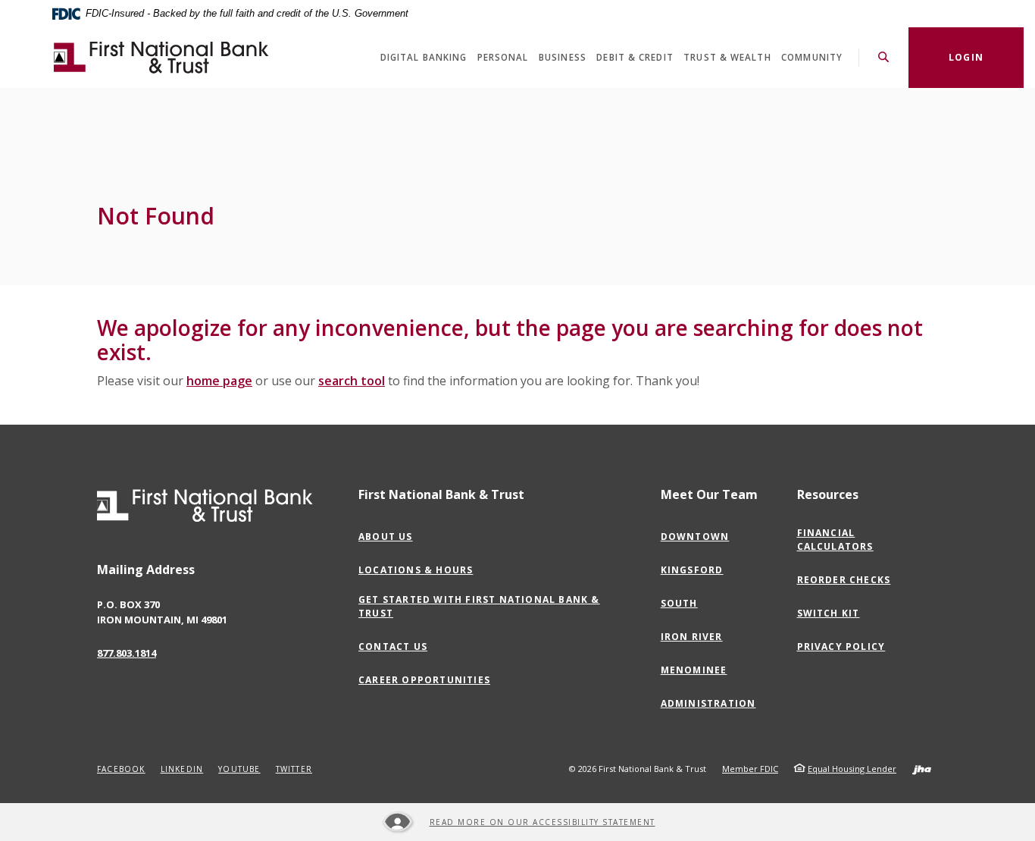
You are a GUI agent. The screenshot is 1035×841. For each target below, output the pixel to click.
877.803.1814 (126, 653)
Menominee (697, 670)
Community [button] (812, 57)
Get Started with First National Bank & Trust (479, 606)
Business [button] (562, 57)
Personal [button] (503, 57)
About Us (385, 536)
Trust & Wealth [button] (727, 57)
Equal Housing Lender (852, 768)
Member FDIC (750, 768)
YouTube (239, 769)
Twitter (294, 769)
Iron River (695, 637)
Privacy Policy (845, 647)
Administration (712, 704)
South (683, 603)
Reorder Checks (844, 579)
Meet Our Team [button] (709, 494)
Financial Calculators (835, 539)
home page (219, 380)
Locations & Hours (415, 569)
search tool (351, 380)
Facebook (121, 769)
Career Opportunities (427, 680)
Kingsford (695, 570)
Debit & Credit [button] (634, 57)
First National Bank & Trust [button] (441, 494)
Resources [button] (827, 494)
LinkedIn (182, 769)
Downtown (698, 537)
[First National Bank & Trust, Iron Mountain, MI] (161, 58)
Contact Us (392, 646)
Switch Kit (828, 613)
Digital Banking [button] (423, 57)
